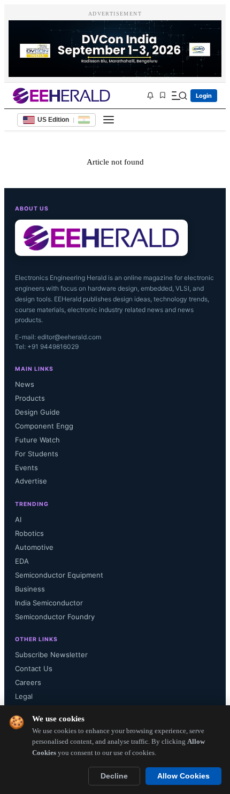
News (24, 384)
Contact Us (33, 668)
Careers (28, 682)
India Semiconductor (49, 602)
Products (30, 398)
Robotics (29, 533)
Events (26, 467)
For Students (36, 453)
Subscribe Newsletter (51, 654)
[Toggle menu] (108, 120)
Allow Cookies (183, 776)
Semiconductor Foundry (55, 616)
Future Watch (37, 439)
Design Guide (37, 412)
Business (30, 589)
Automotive (34, 547)
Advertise (31, 481)
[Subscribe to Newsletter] (150, 95)
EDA (22, 561)
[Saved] (162, 95)
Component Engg (44, 426)
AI (18, 519)
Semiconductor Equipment (59, 575)
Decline (114, 776)
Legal (24, 696)
